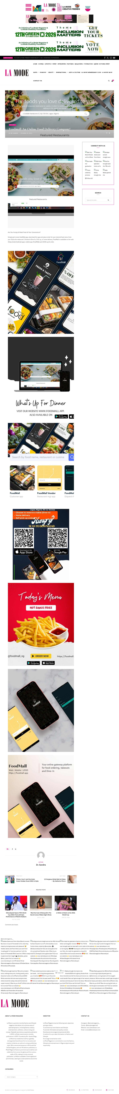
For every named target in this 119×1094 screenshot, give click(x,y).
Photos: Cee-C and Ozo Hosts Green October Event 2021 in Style (27, 880)
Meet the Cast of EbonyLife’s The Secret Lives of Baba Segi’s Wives (40, 914)
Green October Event (102, 64)
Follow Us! (89, 178)
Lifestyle (48, 64)
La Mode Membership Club (91, 72)
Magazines (79, 64)
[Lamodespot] (16, 73)
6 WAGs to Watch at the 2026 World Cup (65, 914)
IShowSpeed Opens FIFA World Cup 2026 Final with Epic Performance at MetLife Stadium (16, 915)
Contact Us (37, 81)
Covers (41, 64)
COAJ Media (30, 1090)
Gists (35, 72)
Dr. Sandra (14, 133)
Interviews (62, 64)
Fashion (43, 72)
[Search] (109, 81)
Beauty (51, 72)
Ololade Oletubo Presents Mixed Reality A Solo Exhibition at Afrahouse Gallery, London (38, 57)
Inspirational (61, 72)
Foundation (88, 64)
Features (70, 64)
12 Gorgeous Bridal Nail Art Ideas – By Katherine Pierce (55, 880)
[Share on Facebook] (107, 133)
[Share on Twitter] (109, 133)
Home (35, 64)
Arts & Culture (74, 72)
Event (55, 64)
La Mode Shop (107, 72)
